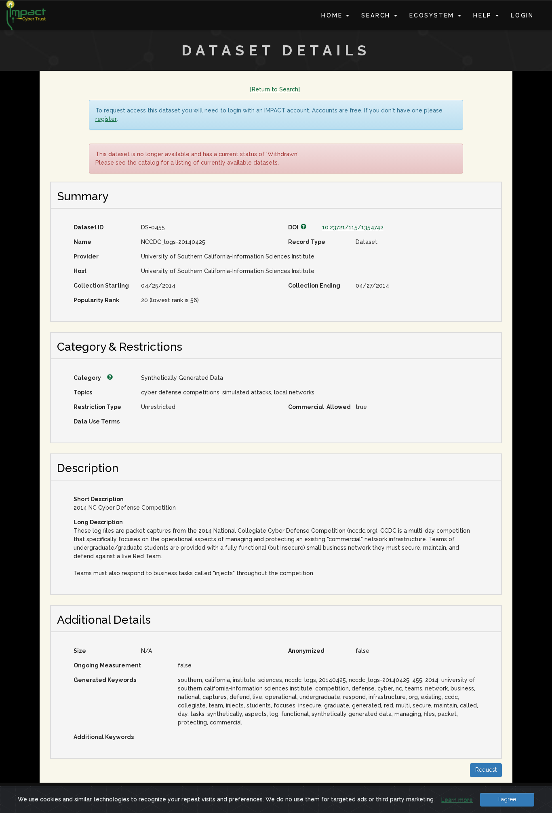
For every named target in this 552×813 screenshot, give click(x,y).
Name (82, 242)
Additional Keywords (104, 737)
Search (377, 15)
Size (80, 651)
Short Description (99, 499)
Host (80, 271)
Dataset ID (88, 227)
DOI (294, 227)
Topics (83, 392)
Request (486, 769)
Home (333, 15)
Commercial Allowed (319, 407)
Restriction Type (97, 407)
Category (88, 378)
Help (484, 15)
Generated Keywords (105, 680)
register (106, 119)
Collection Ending (314, 285)
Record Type (306, 242)
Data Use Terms (97, 421)
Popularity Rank (96, 300)
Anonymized (306, 651)
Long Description (98, 522)
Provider (86, 256)
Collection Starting (101, 285)
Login (522, 15)
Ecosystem (433, 15)
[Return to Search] (275, 89)
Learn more (457, 799)
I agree (507, 799)
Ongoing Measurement (107, 665)
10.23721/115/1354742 (352, 227)
